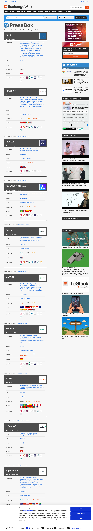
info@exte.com (24, 397)
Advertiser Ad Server (38, 42)
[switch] (42, 528)
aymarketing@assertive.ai (27, 202)
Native (41, 101)
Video (34, 11)
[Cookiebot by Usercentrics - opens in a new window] (9, 528)
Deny (81, 518)
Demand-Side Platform (33, 55)
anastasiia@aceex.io (25, 65)
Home (6, 11)
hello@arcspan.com (25, 158)
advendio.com (23, 110)
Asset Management (25, 43)
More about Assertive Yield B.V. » (14, 190)
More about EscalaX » (11, 333)
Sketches (40, 11)
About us (6, 1)
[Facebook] (70, 221)
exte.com (22, 392)
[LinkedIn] (74, 221)
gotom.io (22, 438)
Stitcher (72, 129)
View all (85, 68)
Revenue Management (34, 103)
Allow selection (81, 513)
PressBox (60, 11)
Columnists (47, 11)
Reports (54, 11)
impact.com (23, 491)
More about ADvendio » (12, 95)
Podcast (29, 11)
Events (18, 11)
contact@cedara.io (25, 248)
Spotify (65, 129)
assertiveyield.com (25, 198)
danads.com (23, 294)
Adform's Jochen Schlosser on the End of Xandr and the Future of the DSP (74, 185)
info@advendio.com (25, 114)
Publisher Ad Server (29, 53)
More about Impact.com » (12, 474)
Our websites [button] (84, 1)
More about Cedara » (11, 234)
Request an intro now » (24, 136)
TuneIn (79, 129)
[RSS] (77, 221)
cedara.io (22, 244)
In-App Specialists (35, 48)
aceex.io (22, 61)
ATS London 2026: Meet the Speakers (75, 247)
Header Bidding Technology (30, 47)
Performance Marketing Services (28, 484)
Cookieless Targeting (25, 479)
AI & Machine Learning (26, 42)
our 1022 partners (28, 510)
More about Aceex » (11, 39)
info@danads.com (25, 298)
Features (12, 11)
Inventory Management (26, 50)
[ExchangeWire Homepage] (18, 7)
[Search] (87, 7)
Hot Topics (68, 11)
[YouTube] (63, 221)
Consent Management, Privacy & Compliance (29, 44)
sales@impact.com (25, 495)
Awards (23, 11)
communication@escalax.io (27, 350)
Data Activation (36, 479)
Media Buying (35, 52)
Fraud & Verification (31, 47)
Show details (75, 528)
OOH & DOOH (24, 103)
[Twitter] (67, 221)
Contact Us (13, 1)
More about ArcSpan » (11, 146)
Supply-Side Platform (38, 104)
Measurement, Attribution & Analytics (30, 51)
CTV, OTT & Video (32, 57)
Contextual (35, 149)
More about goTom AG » (12, 430)
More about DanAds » (11, 281)
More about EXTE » (11, 382)
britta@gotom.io (24, 443)
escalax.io (22, 346)
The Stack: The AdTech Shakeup (73, 293)
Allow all (81, 508)
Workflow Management (36, 106)
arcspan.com (23, 154)
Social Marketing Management (35, 486)
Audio (32, 43)
